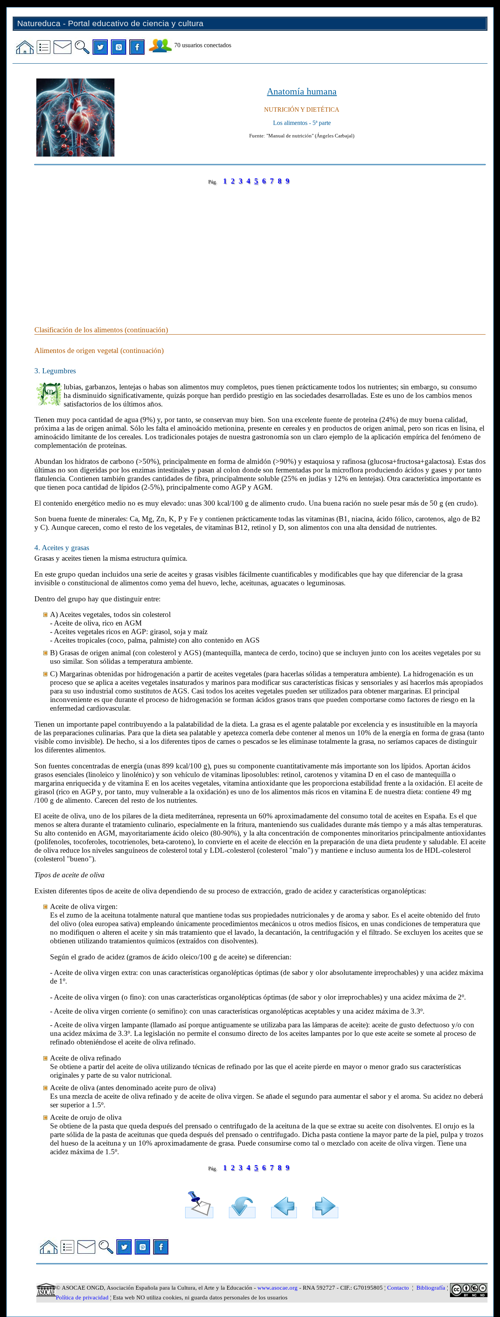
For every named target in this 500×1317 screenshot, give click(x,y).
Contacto (398, 1288)
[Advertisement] (260, 247)
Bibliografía (430, 1288)
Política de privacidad (82, 1297)
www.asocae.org (277, 1288)
